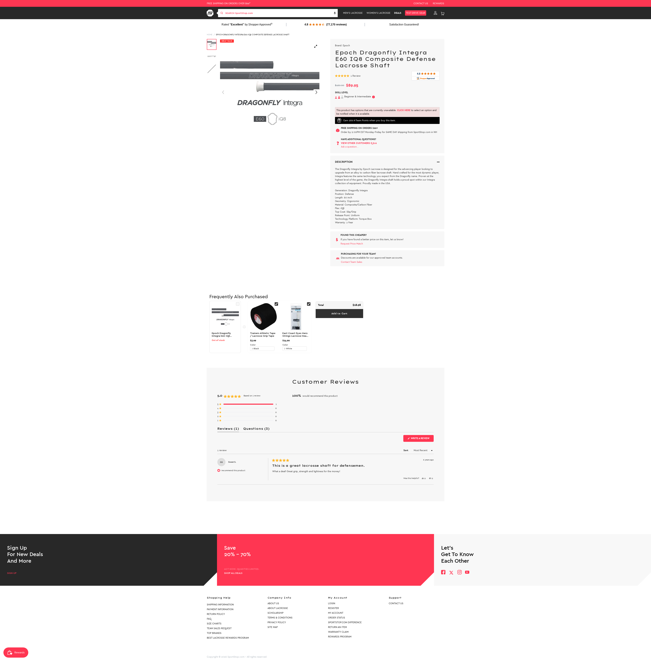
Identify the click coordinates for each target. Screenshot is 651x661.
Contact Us (420, 3)
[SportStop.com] (211, 13)
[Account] (435, 13)
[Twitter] (451, 572)
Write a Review (422, 439)
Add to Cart (339, 313)
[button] (335, 13)
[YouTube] (467, 572)
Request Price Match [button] (352, 243)
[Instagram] (459, 572)
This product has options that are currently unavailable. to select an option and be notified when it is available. (386, 112)
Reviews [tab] (228, 429)
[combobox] (281, 13)
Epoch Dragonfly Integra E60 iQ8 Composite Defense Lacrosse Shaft (252, 34)
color (252, 345)
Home (209, 34)
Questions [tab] (256, 429)
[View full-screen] (316, 46)
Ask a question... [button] (350, 146)
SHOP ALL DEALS (233, 573)
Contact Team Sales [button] (351, 262)
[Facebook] (443, 572)
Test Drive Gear (415, 13)
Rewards (438, 3)
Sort (406, 450)
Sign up (11, 573)
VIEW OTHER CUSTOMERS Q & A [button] (359, 143)
